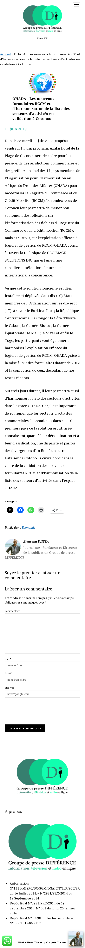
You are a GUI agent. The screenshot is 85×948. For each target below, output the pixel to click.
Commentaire (12, 610)
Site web (9, 687)
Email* (8, 673)
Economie (28, 527)
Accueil (5, 54)
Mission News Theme (30, 942)
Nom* (8, 659)
